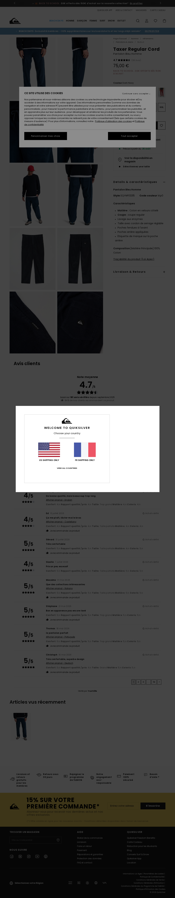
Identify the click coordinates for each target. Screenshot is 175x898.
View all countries (67, 468)
